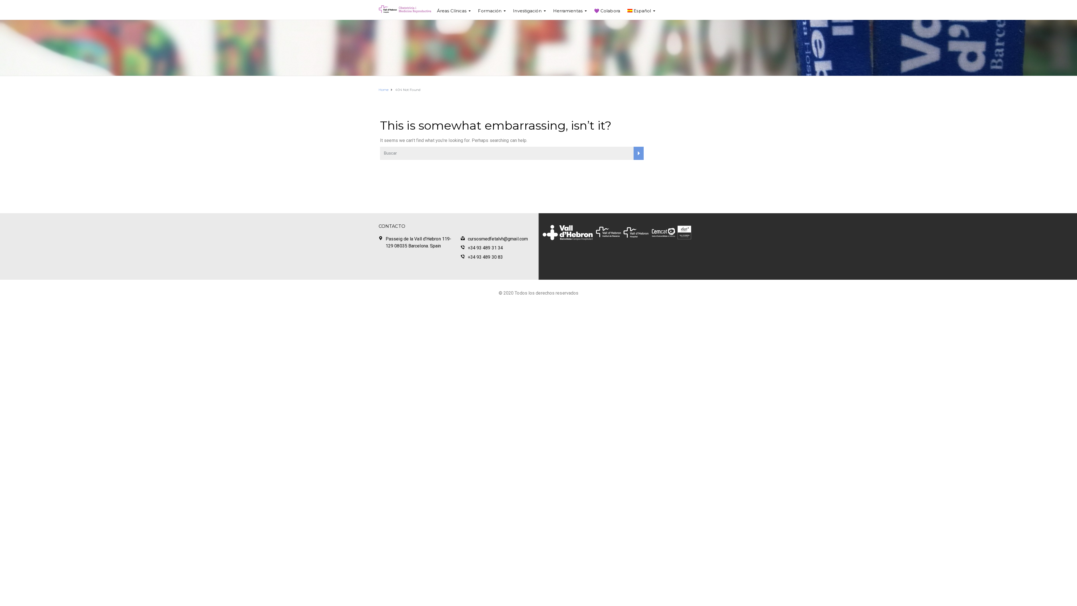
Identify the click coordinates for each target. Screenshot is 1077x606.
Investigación (527, 10)
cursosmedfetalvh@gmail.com (498, 239)
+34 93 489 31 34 (485, 248)
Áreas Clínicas (451, 10)
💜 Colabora (607, 10)
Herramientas (568, 10)
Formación (489, 10)
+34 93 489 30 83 (485, 257)
